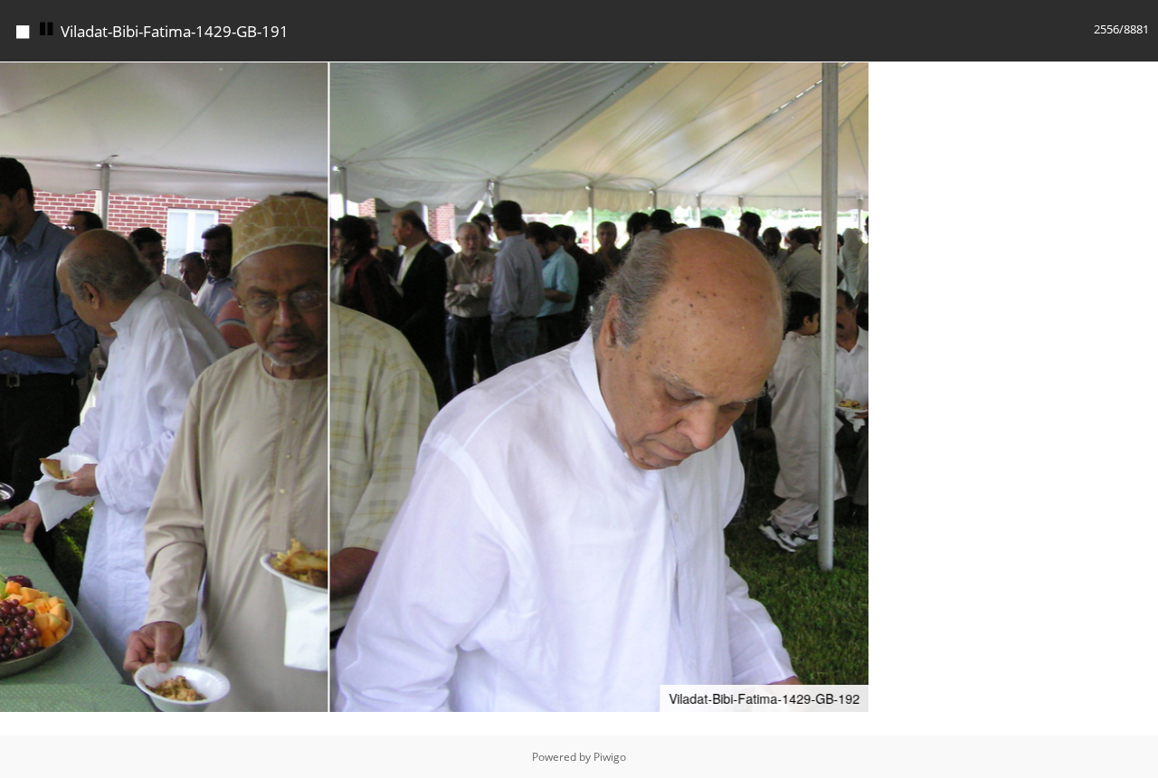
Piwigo (609, 756)
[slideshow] (47, 29)
